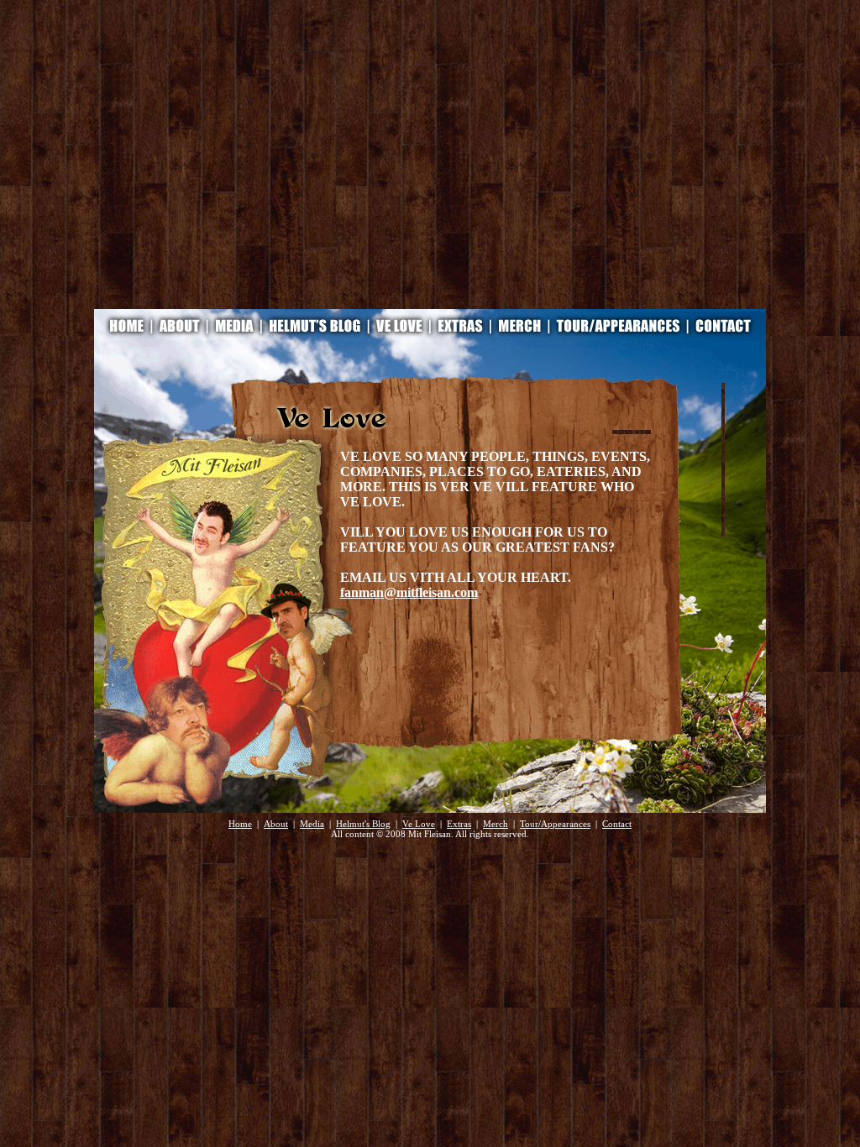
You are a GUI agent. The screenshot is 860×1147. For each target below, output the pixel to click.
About (276, 824)
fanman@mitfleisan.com (409, 592)
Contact (617, 824)
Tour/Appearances (555, 824)
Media (312, 824)
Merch (495, 824)
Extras (459, 824)
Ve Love (418, 824)
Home (240, 824)
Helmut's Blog (363, 824)
